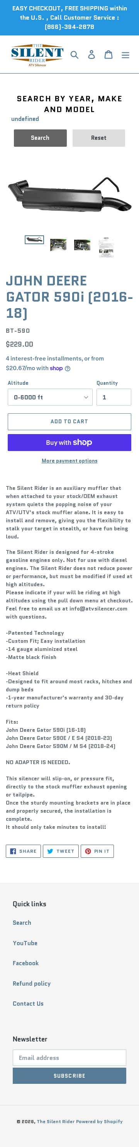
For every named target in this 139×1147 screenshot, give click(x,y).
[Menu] (125, 54)
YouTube (25, 943)
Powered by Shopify (99, 1121)
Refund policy (32, 983)
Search (22, 923)
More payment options (70, 461)
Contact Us (28, 1003)
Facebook (26, 963)
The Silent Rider (56, 1121)
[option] (34, 243)
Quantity (107, 383)
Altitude (18, 383)
